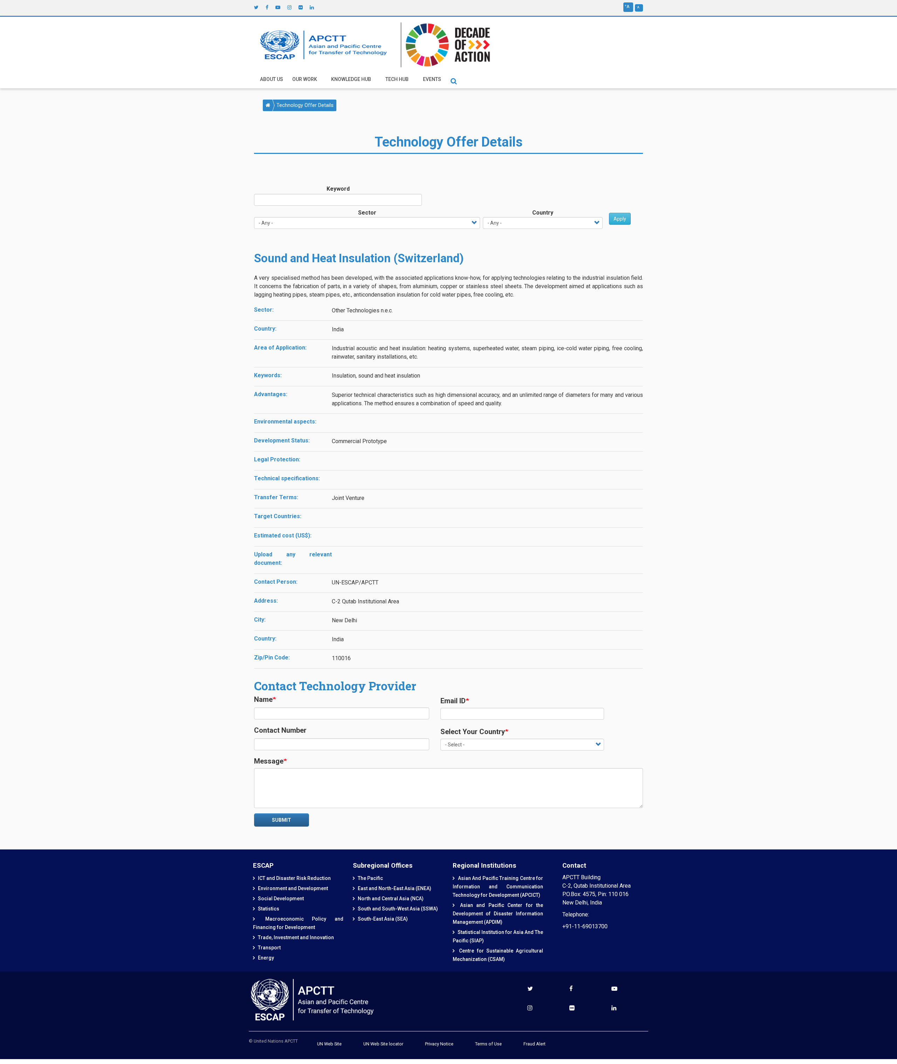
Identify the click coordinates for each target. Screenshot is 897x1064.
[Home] (325, 44)
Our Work (304, 79)
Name (263, 699)
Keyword (338, 188)
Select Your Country (472, 731)
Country (542, 212)
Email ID (453, 701)
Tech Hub (397, 79)
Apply (620, 219)
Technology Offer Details (305, 105)
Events (432, 79)
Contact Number (280, 730)
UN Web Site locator (383, 1043)
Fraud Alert (534, 1043)
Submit (281, 820)
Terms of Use (488, 1043)
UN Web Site (329, 1043)
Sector (367, 212)
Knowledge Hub (351, 79)
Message (268, 761)
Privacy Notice (439, 1043)
